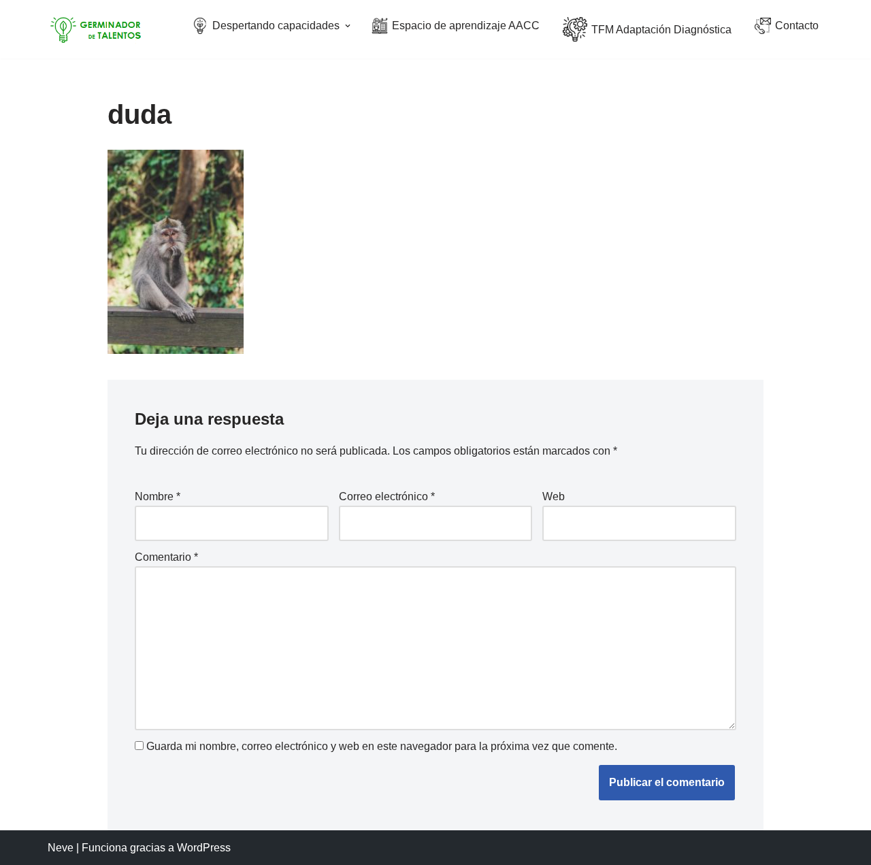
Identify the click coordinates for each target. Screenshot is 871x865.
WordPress (204, 847)
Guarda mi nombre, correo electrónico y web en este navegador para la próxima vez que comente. (381, 746)
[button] (347, 26)
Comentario (166, 557)
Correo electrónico (387, 496)
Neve (60, 847)
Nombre (157, 496)
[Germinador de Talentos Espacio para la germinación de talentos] (99, 29)
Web (553, 496)
